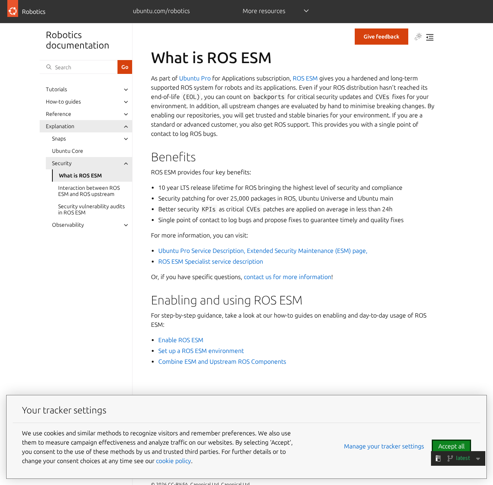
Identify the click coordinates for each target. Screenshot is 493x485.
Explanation (60, 127)
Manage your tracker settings (384, 446)
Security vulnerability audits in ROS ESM (91, 210)
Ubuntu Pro (195, 78)
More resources (264, 10)
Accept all (451, 446)
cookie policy (173, 460)
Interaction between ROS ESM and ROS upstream (89, 191)
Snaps (59, 139)
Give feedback (381, 36)
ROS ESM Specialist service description (210, 261)
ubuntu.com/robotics (161, 10)
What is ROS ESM (80, 176)
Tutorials (56, 90)
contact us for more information (287, 276)
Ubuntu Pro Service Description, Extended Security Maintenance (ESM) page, (262, 250)
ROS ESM (305, 78)
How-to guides (63, 102)
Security (62, 164)
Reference (58, 114)
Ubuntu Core (67, 151)
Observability (68, 225)
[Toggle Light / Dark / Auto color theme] (418, 37)
